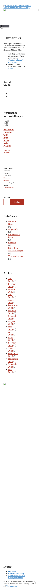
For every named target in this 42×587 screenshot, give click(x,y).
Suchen (7, 197)
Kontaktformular (9, 187)
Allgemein (13, 229)
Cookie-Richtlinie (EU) (16, 576)
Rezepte (12, 242)
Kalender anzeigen (7, 151)
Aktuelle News (12, 222)
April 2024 (10, 333)
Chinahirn (12, 68)
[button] (2, 29)
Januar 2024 (11, 349)
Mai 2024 (10, 328)
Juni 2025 (10, 295)
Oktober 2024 (12, 312)
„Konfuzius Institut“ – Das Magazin (16, 61)
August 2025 (11, 290)
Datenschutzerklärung (16, 574)
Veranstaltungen (15, 256)
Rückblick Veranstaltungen (15, 249)
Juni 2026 (10, 279)
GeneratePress (11, 586)
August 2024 (11, 322)
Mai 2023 (10, 370)
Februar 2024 (12, 344)
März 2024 (10, 338)
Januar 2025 (11, 301)
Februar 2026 (12, 285)
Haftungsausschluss (15, 578)
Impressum (12, 571)
